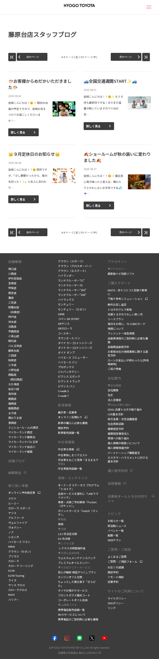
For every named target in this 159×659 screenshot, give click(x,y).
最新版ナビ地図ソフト (121, 274)
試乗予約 (113, 582)
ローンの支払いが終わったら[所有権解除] (128, 362)
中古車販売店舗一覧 (70, 469)
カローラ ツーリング (20, 566)
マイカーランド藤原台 (21, 437)
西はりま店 (15, 418)
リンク (112, 608)
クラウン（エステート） (73, 271)
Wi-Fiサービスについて (72, 614)
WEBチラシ (114, 540)
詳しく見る (18, 132)
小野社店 (13, 370)
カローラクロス (17, 590)
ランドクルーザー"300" (72, 295)
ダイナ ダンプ (66, 352)
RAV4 (11, 595)
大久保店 (13, 384)
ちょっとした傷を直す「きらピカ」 (77, 583)
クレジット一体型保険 (121, 333)
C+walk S (63, 391)
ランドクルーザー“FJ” (71, 280)
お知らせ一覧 (116, 521)
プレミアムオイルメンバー (74, 563)
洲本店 (12, 322)
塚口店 (12, 269)
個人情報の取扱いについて (124, 443)
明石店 (12, 341)
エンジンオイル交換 (70, 577)
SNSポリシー (116, 603)
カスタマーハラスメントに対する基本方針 (128, 459)
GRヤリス (64, 324)
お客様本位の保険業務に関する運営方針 (128, 353)
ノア (11, 532)
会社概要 (113, 390)
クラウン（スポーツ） (71, 261)
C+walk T (63, 396)
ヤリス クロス (16, 585)
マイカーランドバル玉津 (23, 442)
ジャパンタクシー (69, 372)
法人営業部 (114, 400)
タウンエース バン (69, 338)
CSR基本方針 (115, 414)
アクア (12, 499)
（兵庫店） (15, 312)
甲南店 (12, 288)
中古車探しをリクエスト (73, 455)
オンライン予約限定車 (21, 493)
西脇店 (12, 375)
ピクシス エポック (69, 376)
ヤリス (12, 513)
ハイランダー (66, 275)
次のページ (125, 56)
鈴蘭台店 (13, 307)
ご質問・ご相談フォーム (122, 561)
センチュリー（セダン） (73, 309)
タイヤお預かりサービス (73, 590)
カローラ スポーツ (19, 508)
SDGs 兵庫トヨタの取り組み (125, 409)
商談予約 (63, 428)
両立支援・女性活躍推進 (122, 419)
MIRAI (11, 546)
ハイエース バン (67, 362)
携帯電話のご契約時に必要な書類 (78, 619)
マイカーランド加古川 (21, 447)
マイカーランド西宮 (20, 432)
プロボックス (66, 367)
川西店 (12, 274)
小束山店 (13, 336)
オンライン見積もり (70, 417)
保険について (116, 329)
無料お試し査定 (117, 304)
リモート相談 (116, 577)
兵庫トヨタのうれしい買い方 (125, 314)
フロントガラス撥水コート (74, 595)
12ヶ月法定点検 (67, 534)
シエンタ (13, 537)
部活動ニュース (117, 526)
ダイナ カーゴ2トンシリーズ (75, 348)
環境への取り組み (118, 438)
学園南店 (13, 331)
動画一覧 (113, 535)
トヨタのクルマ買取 (120, 309)
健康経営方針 (116, 429)
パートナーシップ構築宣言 (124, 453)
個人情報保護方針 (118, 448)
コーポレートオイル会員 (73, 600)
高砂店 (12, 394)
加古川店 (13, 389)
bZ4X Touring (16, 576)
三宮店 (12, 302)
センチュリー (66, 304)
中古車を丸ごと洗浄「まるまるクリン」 (78, 462)
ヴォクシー (15, 527)
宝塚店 (12, 283)
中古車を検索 (66, 449)
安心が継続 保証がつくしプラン (77, 572)
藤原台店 (13, 351)
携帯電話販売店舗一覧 (71, 610)
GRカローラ (65, 328)
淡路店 (12, 326)
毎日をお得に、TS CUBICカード (127, 324)
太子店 (12, 413)
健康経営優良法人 (118, 433)
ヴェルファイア (17, 523)
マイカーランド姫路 (20, 452)
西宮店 (12, 293)
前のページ (32, 56)
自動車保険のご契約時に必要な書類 (128, 340)
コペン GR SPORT (68, 319)
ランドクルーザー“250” (72, 290)
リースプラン (116, 319)
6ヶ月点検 (64, 539)
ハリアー (13, 600)
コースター (64, 333)
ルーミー (13, 503)
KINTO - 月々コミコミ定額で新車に (127, 292)
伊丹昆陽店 (15, 278)
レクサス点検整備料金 (72, 548)
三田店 (12, 355)
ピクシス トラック (69, 381)
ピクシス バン (66, 386)
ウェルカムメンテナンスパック (77, 558)
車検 (60, 524)
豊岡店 (12, 423)
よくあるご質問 (117, 557)
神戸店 (12, 317)
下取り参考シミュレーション (125, 299)
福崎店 (12, 403)
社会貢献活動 (116, 424)
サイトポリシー (117, 598)
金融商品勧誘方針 (118, 347)
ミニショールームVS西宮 (23, 427)
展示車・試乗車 (67, 412)
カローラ (13, 561)
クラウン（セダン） (20, 551)
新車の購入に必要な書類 (73, 423)
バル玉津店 (15, 346)
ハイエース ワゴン (19, 542)
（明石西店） (16, 379)
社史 (110, 395)
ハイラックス (66, 300)
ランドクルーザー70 (70, 285)
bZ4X (11, 571)
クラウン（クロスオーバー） (75, 266)
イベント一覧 (116, 531)
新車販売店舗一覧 (69, 433)
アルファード (16, 518)
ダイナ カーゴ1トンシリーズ (75, 343)
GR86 (61, 314)
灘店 (11, 298)
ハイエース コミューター (73, 357)
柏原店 (12, 360)
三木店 (12, 365)
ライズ (12, 580)
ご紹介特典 (114, 369)
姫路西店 (13, 408)
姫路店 (12, 399)
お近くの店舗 (116, 567)
